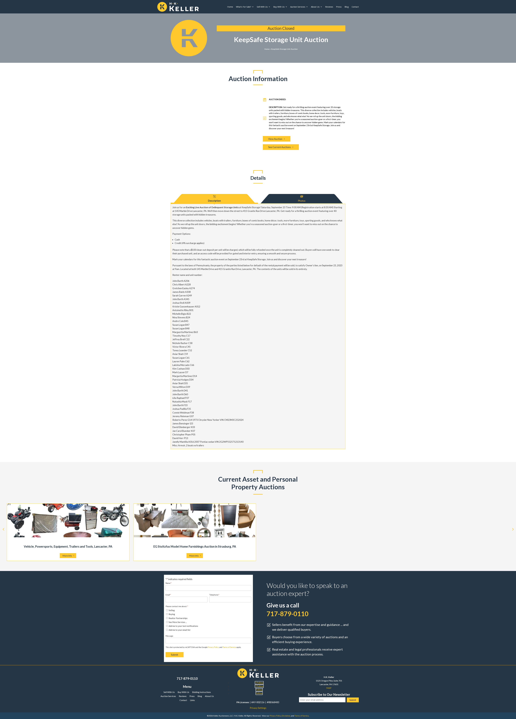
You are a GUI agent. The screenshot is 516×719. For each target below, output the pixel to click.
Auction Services (297, 6)
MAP (328, 688)
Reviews (329, 6)
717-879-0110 (187, 678)
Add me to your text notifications (183, 626)
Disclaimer (286, 716)
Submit (174, 654)
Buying (172, 614)
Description (214, 200)
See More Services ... (178, 622)
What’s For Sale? (243, 6)
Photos (301, 200)
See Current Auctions (279, 147)
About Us (315, 6)
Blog (347, 6)
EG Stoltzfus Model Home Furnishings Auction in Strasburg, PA (194, 546)
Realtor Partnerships (178, 618)
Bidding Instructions (201, 692)
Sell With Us (262, 6)
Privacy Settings (258, 707)
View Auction (275, 138)
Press (339, 6)
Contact (355, 6)
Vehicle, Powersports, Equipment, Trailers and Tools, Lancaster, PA (68, 546)
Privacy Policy (213, 647)
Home (230, 6)
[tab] (214, 198)
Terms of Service (229, 647)
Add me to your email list (179, 630)
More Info (67, 555)
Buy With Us (279, 6)
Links (192, 700)
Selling (172, 610)
